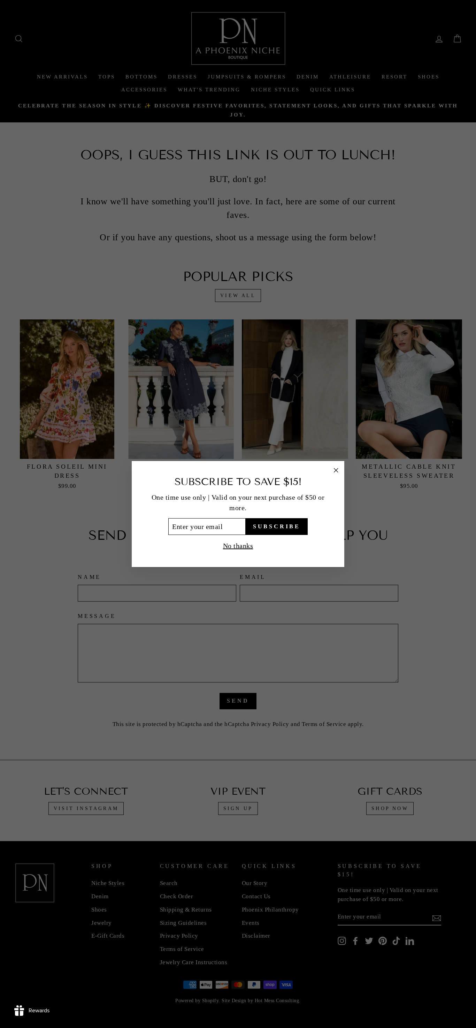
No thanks (238, 546)
